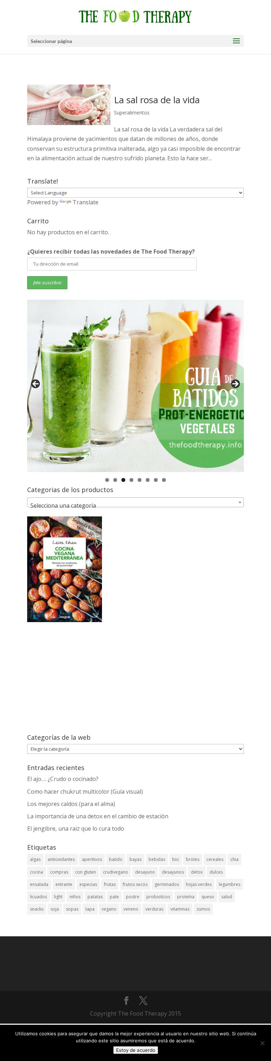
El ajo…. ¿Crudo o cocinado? (62, 779)
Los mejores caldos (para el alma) (71, 804)
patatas (95, 897)
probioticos (158, 897)
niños (75, 897)
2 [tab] (115, 480)
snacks (36, 909)
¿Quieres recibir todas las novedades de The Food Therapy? (111, 251)
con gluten (85, 872)
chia (234, 859)
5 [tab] (139, 480)
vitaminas (179, 909)
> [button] (235, 384)
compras (59, 872)
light (58, 897)
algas (35, 859)
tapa (90, 909)
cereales (214, 859)
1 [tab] (107, 480)
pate (114, 897)
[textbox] (135, 505)
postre (132, 897)
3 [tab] (123, 480)
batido (115, 859)
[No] (262, 1043)
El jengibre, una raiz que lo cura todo (75, 828)
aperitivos (92, 859)
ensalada (39, 884)
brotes (192, 859)
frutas (110, 884)
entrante (63, 884)
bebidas (157, 859)
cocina (36, 872)
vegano (109, 909)
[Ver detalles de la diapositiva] (135, 386)
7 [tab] (156, 480)
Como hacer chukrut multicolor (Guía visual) (85, 791)
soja (54, 909)
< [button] (36, 384)
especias (88, 884)
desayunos (173, 872)
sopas (72, 909)
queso (207, 897)
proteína (185, 897)
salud (226, 897)
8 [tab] (164, 480)
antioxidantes (61, 859)
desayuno (145, 872)
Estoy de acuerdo (135, 1050)
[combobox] (135, 502)
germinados (167, 884)
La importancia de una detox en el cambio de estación (97, 816)
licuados (38, 897)
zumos (203, 909)
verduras (154, 909)
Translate (85, 202)
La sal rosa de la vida (157, 99)
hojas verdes (199, 884)
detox (197, 872)
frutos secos (135, 884)
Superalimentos (132, 112)
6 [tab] (148, 480)
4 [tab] (131, 480)
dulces (216, 872)
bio (175, 859)
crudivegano (115, 872)
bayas (135, 859)
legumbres (229, 884)
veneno (131, 909)
